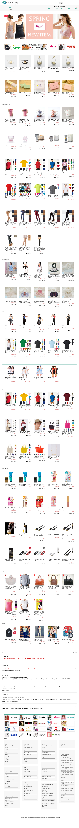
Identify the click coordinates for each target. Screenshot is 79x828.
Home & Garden (64, 794)
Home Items (45, 786)
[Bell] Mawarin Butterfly (68, 67)
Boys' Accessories (28, 757)
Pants (6, 749)
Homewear (7, 781)
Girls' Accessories (28, 750)
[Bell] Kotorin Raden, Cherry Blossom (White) (10, 68)
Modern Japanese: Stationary (65, 786)
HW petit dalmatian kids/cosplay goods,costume (9, 327)
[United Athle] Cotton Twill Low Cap (39, 432)
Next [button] (76, 47)
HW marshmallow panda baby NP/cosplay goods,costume (25, 275)
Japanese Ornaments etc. (48, 797)
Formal (6, 754)
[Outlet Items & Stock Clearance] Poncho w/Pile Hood (10, 587)
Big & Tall (26, 795)
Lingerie (7, 778)
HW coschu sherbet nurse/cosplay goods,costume (38, 378)
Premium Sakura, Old (53, 144)
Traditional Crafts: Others (67, 774)
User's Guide (63, 814)
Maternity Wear (8, 798)
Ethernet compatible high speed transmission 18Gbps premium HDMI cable (67, 536)
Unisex (6, 761)
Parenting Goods (9, 803)
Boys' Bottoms (27, 754)
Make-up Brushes (46, 776)
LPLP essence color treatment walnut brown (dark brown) (25, 484)
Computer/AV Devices (47, 795)
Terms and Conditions (16, 814)
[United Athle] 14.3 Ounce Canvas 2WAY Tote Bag (53, 432)
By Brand (44, 791)
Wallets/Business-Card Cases (47, 746)
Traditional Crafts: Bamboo (67, 760)
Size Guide (68, 814)
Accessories (27, 793)
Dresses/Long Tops (9, 746)
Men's (25, 782)
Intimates (7, 769)
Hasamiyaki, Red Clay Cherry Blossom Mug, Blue (39, 120)
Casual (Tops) (27, 785)
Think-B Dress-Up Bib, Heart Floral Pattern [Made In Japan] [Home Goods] (39, 300)
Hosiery (7, 785)
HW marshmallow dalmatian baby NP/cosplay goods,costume (38, 275)
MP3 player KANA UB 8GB (39, 560)
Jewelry (44, 750)
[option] (39, 26)
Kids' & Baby (64, 746)
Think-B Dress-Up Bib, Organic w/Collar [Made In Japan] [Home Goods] (68, 300)
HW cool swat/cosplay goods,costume (67, 326)
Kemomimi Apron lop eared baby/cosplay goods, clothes (10, 275)
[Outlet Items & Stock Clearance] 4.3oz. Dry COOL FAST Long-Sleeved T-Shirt (24, 588)
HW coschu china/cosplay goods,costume (51, 378)
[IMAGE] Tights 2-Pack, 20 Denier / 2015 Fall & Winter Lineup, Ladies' (10, 224)
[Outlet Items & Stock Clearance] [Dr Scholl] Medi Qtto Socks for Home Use (39, 612)
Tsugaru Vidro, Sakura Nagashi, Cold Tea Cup (10, 144)
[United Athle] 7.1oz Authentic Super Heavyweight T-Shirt (67, 405)
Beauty (62, 797)
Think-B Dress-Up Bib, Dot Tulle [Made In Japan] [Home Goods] (10, 300)
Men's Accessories (46, 754)
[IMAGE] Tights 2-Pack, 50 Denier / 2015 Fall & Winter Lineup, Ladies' (25, 224)
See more (75, 652)
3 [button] (42, 42)
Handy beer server (9, 534)
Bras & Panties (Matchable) (8, 772)
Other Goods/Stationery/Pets (47, 784)
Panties (7, 776)
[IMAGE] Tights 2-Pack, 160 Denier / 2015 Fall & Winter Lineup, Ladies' (67, 224)
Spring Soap (22, 92)
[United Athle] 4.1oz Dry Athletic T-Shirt (24, 196)
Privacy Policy (24, 814)
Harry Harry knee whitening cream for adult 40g (67, 484)
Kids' (25, 741)
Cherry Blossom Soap (53, 92)
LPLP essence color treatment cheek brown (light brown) (10, 484)
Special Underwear (9, 779)
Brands (44, 774)
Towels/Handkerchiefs (47, 793)
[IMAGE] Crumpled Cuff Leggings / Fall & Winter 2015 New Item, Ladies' (11, 248)
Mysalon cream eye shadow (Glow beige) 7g (67, 509)
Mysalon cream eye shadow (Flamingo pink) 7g (54, 509)
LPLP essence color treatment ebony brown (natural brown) (39, 484)
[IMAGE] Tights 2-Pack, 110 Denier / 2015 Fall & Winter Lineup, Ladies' (52, 224)
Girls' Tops (26, 744)
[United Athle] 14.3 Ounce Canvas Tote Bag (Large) (10, 457)
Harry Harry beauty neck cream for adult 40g (53, 484)
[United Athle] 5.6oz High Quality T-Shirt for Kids (10, 352)
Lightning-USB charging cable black (68, 560)
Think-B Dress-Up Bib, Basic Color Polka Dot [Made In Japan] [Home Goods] (54, 275)
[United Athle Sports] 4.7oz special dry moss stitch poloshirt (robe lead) (10, 172)
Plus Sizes (7, 756)
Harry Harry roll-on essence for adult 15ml (25, 508)
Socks (6, 783)
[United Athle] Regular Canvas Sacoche (24, 432)
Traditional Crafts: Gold (66, 769)
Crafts (62, 752)
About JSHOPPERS (52, 814)
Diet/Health (45, 773)
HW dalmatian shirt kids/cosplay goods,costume (52, 327)
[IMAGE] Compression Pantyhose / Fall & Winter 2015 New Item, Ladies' (25, 248)
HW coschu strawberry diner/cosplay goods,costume (10, 378)
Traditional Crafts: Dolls (66, 772)
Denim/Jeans (8, 751)
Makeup (44, 767)
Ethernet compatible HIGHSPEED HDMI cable (39, 536)
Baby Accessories (9, 796)
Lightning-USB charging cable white (54, 560)
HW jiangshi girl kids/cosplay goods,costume (37, 327)
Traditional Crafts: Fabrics (67, 767)
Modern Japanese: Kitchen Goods (48, 801)
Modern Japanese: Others (67, 790)
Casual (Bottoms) (28, 786)
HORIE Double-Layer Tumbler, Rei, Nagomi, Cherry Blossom (10, 120)
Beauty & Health (45, 763)
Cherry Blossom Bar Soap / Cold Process (67, 92)
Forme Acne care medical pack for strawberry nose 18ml (39, 509)
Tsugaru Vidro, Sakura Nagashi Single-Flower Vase (24, 145)
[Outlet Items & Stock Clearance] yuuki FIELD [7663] (67, 587)
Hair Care (44, 771)
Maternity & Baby (8, 792)
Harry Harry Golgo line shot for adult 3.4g (10, 508)
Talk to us (45, 814)
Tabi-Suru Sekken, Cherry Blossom (9, 92)
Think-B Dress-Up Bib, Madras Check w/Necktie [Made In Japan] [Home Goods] (24, 300)
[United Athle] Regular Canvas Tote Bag (10, 432)
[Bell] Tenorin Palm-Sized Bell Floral (38, 68)
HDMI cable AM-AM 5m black (54, 535)
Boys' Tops (26, 752)
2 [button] (39, 42)
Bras (6, 774)
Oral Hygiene (45, 778)
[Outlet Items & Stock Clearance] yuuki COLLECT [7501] (53, 587)
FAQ (58, 814)
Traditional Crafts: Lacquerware (65, 754)
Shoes (25, 791)
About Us (9, 814)
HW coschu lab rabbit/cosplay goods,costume (23, 378)
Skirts (6, 747)
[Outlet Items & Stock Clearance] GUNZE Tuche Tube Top (10, 612)
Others (6, 763)
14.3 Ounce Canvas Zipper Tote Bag (38, 456)
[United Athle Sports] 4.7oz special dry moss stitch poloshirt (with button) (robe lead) (53, 172)
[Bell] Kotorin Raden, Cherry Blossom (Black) (24, 68)
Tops (6, 744)
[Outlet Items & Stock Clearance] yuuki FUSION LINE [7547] (39, 587)
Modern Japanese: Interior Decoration (48, 804)
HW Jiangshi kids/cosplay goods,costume (23, 327)
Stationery (44, 790)
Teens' (25, 767)
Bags (43, 744)
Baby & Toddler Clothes (11, 795)
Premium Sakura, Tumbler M (66, 144)
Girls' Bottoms (27, 746)
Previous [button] (2, 47)
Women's (7, 741)
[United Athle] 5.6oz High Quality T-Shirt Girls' (67, 172)
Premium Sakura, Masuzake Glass (38, 144)
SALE (62, 741)
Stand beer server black (23, 535)
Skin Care (44, 766)
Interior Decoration (46, 788)
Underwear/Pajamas (28, 790)
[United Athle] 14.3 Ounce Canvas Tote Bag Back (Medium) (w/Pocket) (67, 433)
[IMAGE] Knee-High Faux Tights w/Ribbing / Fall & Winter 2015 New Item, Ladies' (39, 248)
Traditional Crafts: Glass (66, 770)
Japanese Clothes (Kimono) (9, 758)
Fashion (62, 795)
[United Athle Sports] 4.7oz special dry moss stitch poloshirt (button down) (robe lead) (39, 172)
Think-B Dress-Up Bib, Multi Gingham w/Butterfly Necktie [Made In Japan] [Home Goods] (54, 301)
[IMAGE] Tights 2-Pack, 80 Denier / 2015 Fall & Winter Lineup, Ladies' (39, 224)
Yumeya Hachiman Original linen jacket (67, 638)
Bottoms (63, 744)
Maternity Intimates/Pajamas (9, 800)
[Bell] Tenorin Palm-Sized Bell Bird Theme (53, 68)
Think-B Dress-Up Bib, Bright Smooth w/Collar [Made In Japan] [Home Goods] (68, 275)
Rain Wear (44, 756)
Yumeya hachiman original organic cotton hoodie (53, 639)
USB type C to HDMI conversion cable (10, 560)
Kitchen (62, 792)
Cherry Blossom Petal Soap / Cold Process (39, 92)
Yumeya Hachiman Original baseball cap (10, 638)
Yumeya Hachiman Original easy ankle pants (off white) (38, 639)
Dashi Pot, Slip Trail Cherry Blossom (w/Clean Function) (67, 120)
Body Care (44, 769)
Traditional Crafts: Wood (66, 762)
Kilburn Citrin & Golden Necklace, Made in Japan (53, 457)
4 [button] (44, 42)
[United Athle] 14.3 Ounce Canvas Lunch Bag (24, 457)
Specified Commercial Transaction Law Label (35, 814)
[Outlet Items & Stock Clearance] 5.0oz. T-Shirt (24, 612)
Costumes (44, 798)
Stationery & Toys (65, 799)
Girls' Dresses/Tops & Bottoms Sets (29, 748)
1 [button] (37, 42)
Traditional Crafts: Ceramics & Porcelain (66, 758)
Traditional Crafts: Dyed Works (66, 764)
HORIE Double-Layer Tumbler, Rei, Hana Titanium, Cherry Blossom (24, 120)
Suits (6, 752)
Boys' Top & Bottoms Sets (30, 756)
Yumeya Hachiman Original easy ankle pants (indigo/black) (24, 639)
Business (26, 788)
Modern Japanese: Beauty (67, 788)
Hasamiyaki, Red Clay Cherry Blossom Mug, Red (53, 120)
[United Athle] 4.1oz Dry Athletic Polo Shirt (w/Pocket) (67, 197)
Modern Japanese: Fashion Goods (67, 782)
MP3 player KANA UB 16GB (24, 560)
